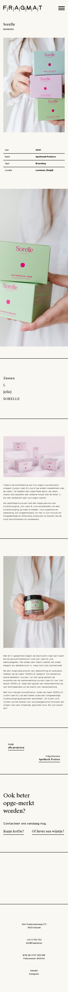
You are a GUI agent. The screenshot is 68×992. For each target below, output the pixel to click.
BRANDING (8, 29)
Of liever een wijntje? (48, 831)
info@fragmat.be (34, 943)
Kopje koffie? (13, 831)
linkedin (34, 971)
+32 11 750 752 (34, 940)
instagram (34, 974)
